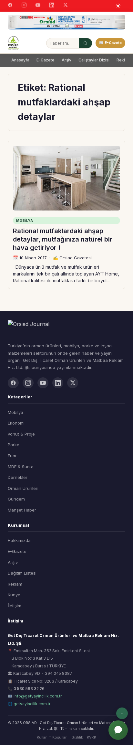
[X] (65, 6)
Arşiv (66, 60)
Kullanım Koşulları (52, 737)
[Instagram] (24, 6)
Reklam (15, 584)
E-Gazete (45, 60)
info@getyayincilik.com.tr (38, 696)
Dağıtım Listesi (22, 573)
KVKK (91, 737)
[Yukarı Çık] (122, 713)
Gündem (16, 499)
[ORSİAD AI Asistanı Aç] (118, 730)
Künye (14, 594)
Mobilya (15, 412)
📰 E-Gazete (110, 42)
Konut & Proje (21, 434)
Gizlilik (77, 737)
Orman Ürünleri (23, 488)
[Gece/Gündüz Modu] (118, 6)
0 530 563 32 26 (29, 688)
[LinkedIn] (51, 6)
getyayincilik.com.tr (32, 703)
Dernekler (17, 477)
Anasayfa (20, 60)
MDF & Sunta (21, 466)
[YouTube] (38, 6)
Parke (13, 444)
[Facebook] (10, 6)
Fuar (12, 455)
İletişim (14, 605)
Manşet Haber (22, 510)
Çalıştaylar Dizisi (93, 60)
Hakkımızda (19, 540)
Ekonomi (16, 423)
